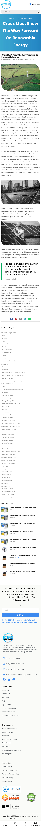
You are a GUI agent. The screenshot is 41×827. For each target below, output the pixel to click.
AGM (3, 387)
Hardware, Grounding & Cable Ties (13, 375)
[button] (32, 4)
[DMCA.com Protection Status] (31, 797)
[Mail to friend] (20, 319)
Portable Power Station (9, 457)
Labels (4, 347)
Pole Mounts (6, 477)
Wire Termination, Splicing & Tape (12, 381)
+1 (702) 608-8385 (13, 658)
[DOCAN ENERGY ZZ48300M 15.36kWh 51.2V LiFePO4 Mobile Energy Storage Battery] (4, 550)
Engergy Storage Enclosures (11, 404)
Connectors (6, 344)
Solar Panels (5, 486)
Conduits (5, 370)
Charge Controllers (8, 395)
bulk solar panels (7, 488)
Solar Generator (8, 418)
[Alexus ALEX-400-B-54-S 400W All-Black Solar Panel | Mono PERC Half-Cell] (4, 558)
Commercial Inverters (9, 432)
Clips (3, 341)
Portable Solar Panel (8, 491)
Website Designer (24, 818)
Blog (17, 18)
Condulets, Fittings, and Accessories (13, 372)
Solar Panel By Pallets (9, 494)
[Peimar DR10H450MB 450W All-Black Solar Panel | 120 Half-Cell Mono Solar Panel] (4, 566)
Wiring (4, 358)
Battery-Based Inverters (9, 429)
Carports (5, 466)
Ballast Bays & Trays (8, 463)
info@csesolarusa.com (15, 664)
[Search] (37, 11)
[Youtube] (13, 679)
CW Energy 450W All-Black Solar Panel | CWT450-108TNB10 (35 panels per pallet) (23, 571)
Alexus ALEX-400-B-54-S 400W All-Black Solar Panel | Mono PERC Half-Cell (23, 555)
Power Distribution (8, 378)
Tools (4, 355)
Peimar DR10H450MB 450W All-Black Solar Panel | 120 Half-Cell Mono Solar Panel (23, 563)
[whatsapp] (29, 319)
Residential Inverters (8, 454)
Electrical (4, 364)
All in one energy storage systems (12, 390)
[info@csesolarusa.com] (4, 664)
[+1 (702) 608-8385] (4, 658)
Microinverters (6, 446)
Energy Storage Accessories (11, 398)
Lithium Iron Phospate (9, 420)
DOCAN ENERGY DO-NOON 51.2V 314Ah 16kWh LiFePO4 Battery (23, 508)
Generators (6, 412)
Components (6, 469)
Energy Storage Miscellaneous (11, 401)
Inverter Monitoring (8, 440)
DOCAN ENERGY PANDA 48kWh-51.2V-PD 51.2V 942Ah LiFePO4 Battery (23, 524)
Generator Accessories (10, 415)
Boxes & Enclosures (8, 367)
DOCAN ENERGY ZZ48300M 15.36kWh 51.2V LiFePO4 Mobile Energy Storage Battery (23, 547)
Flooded (5, 409)
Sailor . (26, 60)
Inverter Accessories (8, 435)
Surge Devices (6, 352)
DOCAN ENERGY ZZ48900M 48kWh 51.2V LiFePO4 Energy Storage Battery (23, 516)
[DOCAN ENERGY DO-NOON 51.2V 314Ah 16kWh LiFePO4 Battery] (4, 510)
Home (11, 18)
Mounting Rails (6, 474)
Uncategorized (26, 18)
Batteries (5, 392)
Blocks (4, 335)
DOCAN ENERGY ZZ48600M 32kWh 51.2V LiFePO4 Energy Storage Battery (23, 540)
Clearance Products (8, 361)
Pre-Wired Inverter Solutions (11, 423)
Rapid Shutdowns (7, 349)
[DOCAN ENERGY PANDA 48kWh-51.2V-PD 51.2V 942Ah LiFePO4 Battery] (4, 526)
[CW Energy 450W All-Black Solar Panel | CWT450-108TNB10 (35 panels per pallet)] (4, 573)
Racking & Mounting (8, 460)
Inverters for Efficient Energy (11, 426)
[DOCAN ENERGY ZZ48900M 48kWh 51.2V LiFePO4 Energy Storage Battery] (4, 518)
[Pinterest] (16, 319)
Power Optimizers (8, 437)
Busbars (4, 338)
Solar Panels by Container (10, 497)
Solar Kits (4, 483)
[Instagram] (9, 679)
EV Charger (5, 406)
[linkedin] (25, 319)
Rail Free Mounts (7, 480)
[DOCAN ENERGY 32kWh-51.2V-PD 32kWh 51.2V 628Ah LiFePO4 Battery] (4, 534)
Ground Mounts (7, 472)
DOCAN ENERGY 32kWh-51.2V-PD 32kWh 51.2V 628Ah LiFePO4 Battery (23, 532)
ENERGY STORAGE (7, 384)
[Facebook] (12, 319)
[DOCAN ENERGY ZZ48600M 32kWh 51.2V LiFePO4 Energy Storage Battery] (4, 542)
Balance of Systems (8, 333)
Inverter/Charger (7, 443)
